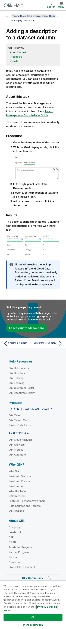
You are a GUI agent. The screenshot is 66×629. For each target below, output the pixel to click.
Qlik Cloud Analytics (21, 439)
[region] (33, 605)
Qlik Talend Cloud (19, 420)
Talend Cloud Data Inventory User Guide (33, 16)
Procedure (16, 56)
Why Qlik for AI (17, 490)
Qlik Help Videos (19, 368)
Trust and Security (20, 476)
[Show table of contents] (7, 16)
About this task (18, 52)
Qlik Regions (16, 510)
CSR (11, 537)
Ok (32, 617)
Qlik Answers (17, 444)
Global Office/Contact (22, 567)
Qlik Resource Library (22, 392)
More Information (33, 624)
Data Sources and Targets (25, 505)
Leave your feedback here (26, 328)
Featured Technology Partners (27, 500)
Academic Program (20, 547)
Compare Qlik (17, 495)
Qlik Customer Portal (21, 387)
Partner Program (19, 552)
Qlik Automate (17, 454)
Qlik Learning (16, 382)
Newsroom (15, 562)
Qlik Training (16, 377)
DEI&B (12, 542)
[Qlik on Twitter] (49, 578)
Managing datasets (21, 20)
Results (14, 61)
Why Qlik (14, 471)
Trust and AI (16, 486)
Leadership (16, 532)
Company (14, 527)
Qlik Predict (16, 449)
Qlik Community (32, 578)
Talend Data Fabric (20, 425)
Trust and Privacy (19, 481)
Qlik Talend (15, 415)
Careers (13, 557)
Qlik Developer (18, 373)
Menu (61, 6)
